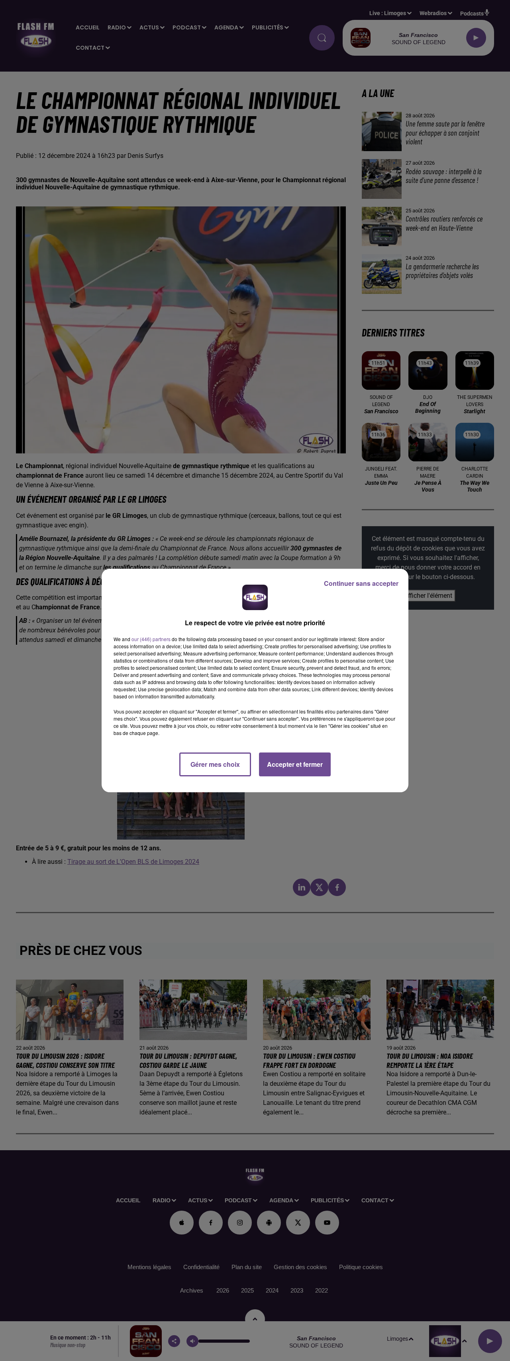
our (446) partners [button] (151, 639)
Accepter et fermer (295, 764)
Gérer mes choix (215, 764)
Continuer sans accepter (361, 583)
